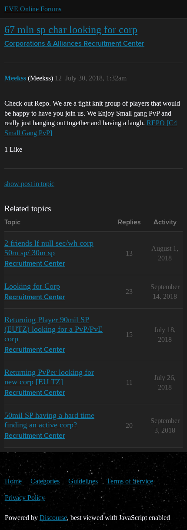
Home (13, 481)
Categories (45, 481)
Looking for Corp (32, 286)
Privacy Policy (25, 497)
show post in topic (29, 183)
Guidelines (83, 481)
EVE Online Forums (32, 9)
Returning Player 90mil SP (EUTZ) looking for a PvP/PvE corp (53, 329)
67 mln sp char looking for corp (70, 29)
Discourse (53, 517)
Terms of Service (130, 481)
